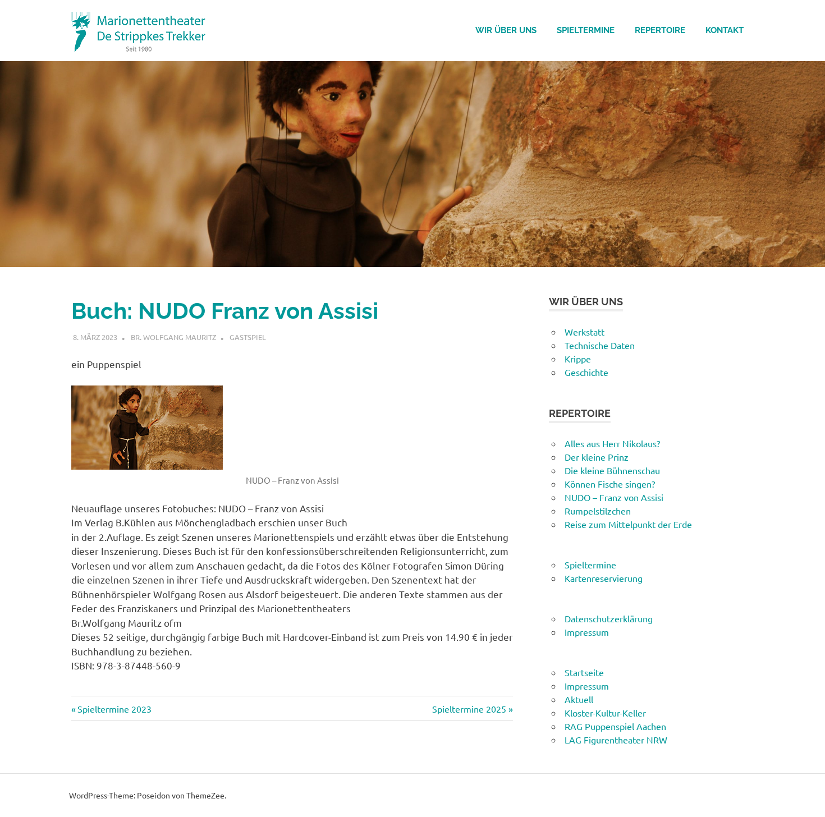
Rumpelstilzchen (598, 510)
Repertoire (660, 30)
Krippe (578, 358)
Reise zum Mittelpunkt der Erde (628, 524)
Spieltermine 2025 (469, 708)
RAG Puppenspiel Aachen (615, 726)
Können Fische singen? (610, 483)
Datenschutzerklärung (609, 618)
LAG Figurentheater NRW (616, 739)
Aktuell (579, 699)
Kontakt (724, 30)
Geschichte (586, 372)
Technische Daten (600, 345)
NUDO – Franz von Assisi (614, 497)
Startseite (584, 672)
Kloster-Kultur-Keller (605, 712)
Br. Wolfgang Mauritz (173, 337)
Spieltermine (586, 30)
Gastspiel (248, 337)
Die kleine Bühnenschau (612, 470)
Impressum (587, 631)
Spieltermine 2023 (114, 708)
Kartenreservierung (604, 578)
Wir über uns (506, 30)
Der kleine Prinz (597, 456)
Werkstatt (584, 331)
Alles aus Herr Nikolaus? (612, 443)
